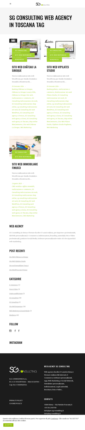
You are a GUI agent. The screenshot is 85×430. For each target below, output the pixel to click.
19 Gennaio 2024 (18, 86)
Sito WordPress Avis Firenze (18, 270)
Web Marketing (25, 127)
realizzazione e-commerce (21, 98)
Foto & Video (13, 289)
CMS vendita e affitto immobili (23, 186)
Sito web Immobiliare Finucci (25, 166)
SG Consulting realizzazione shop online (58, 101)
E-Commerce (13, 285)
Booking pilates (52, 89)
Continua (54, 419)
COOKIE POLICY (15, 403)
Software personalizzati (62, 378)
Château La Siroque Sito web (22, 95)
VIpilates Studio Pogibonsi (61, 124)
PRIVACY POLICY (15, 400)
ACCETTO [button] (8, 425)
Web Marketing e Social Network (60, 381)
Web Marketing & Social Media (19, 311)
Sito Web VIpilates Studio (58, 69)
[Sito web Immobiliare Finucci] (25, 146)
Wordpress (12, 315)
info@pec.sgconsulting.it (54, 411)
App (45, 381)
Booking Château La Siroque (22, 89)
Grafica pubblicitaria (16, 294)
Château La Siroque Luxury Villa (23, 92)
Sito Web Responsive (16, 307)
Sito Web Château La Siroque (24, 69)
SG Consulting (13, 298)
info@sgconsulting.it (52, 414)
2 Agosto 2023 (17, 183)
